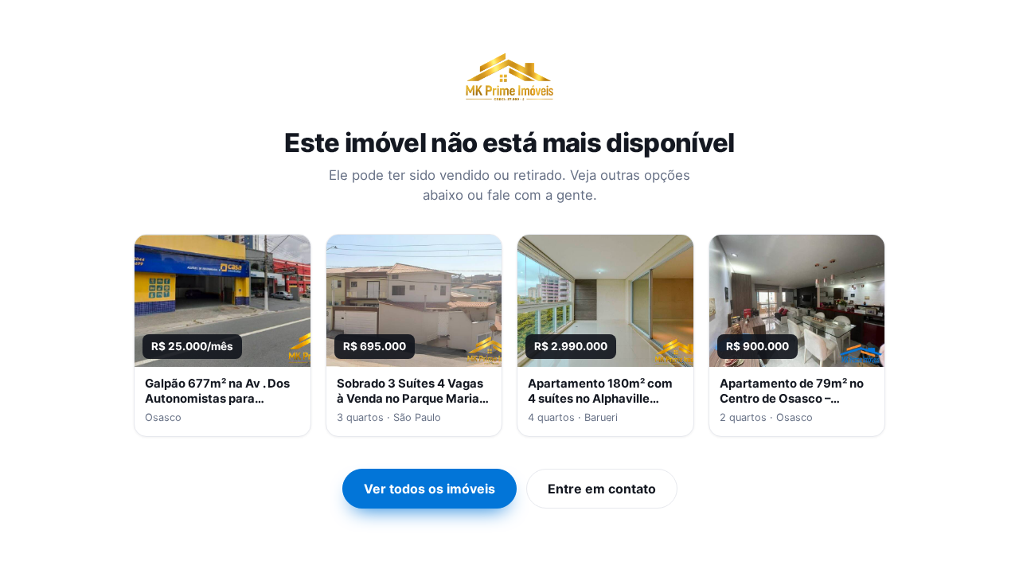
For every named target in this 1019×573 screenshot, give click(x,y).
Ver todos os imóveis (429, 489)
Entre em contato (602, 489)
